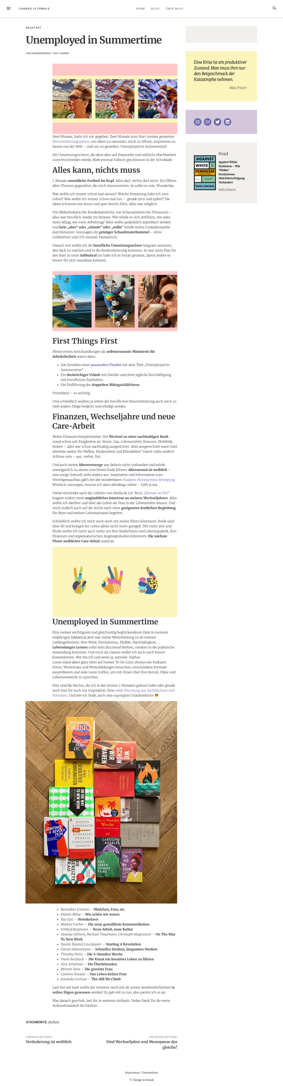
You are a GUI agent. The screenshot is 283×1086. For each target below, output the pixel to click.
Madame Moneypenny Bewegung (149, 480)
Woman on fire (156, 493)
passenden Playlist (106, 365)
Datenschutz (150, 1072)
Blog (155, 8)
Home (140, 8)
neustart (33, 27)
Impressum (132, 1072)
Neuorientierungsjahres (70, 141)
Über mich (174, 8)
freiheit (53, 1022)
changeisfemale (41, 53)
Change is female (34, 8)
